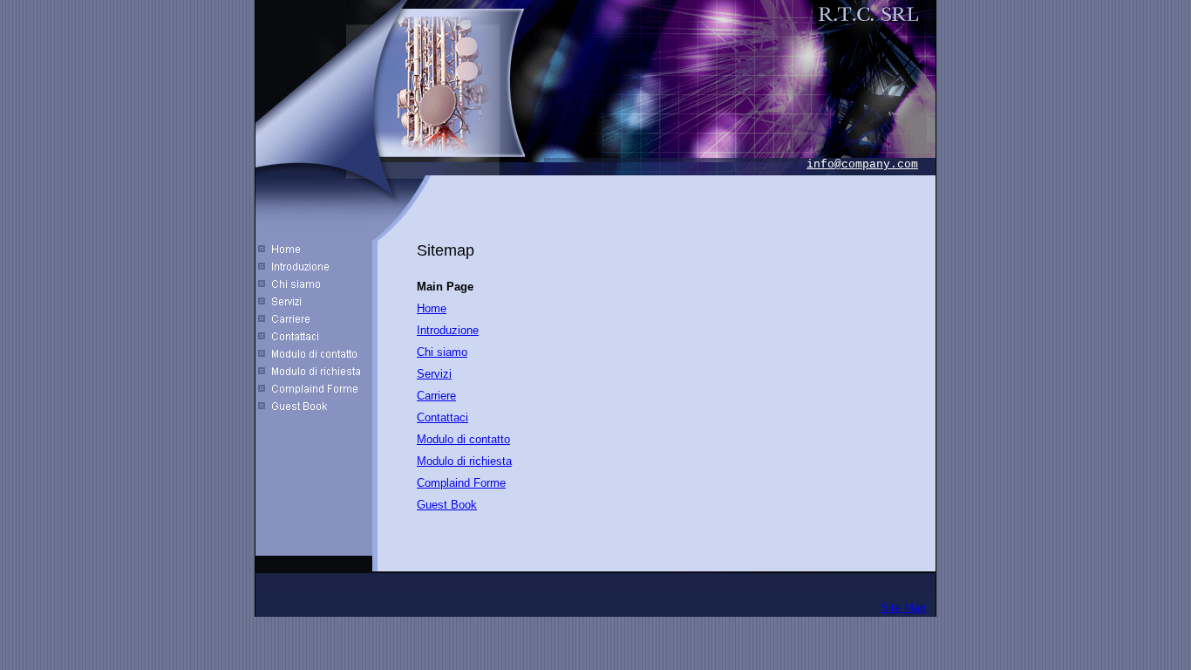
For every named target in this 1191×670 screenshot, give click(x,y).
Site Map (903, 607)
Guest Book (447, 504)
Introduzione (448, 330)
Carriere (436, 395)
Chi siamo (442, 352)
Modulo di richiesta (464, 461)
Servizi (434, 373)
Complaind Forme (461, 482)
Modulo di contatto (463, 439)
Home (431, 308)
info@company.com (862, 164)
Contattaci (442, 417)
